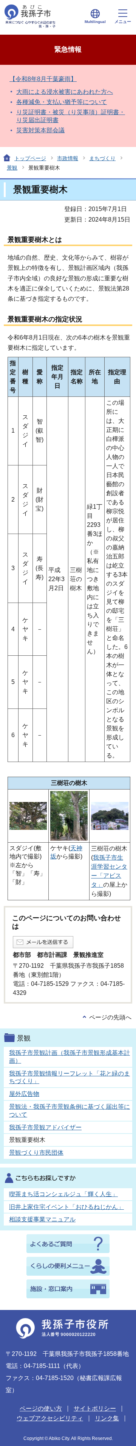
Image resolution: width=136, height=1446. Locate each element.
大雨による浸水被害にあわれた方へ (64, 92)
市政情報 (67, 158)
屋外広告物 (24, 1094)
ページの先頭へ (110, 1017)
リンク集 (107, 1418)
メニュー (122, 21)
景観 (12, 168)
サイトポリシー (95, 1408)
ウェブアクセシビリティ (50, 1418)
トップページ (30, 158)
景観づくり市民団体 (36, 1152)
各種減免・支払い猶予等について (61, 102)
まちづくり (102, 158)
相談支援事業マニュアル (42, 1219)
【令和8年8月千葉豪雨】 (43, 79)
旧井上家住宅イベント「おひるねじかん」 (66, 1207)
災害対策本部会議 (40, 130)
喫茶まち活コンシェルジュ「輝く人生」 (63, 1194)
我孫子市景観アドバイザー (45, 1127)
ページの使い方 (41, 1408)
